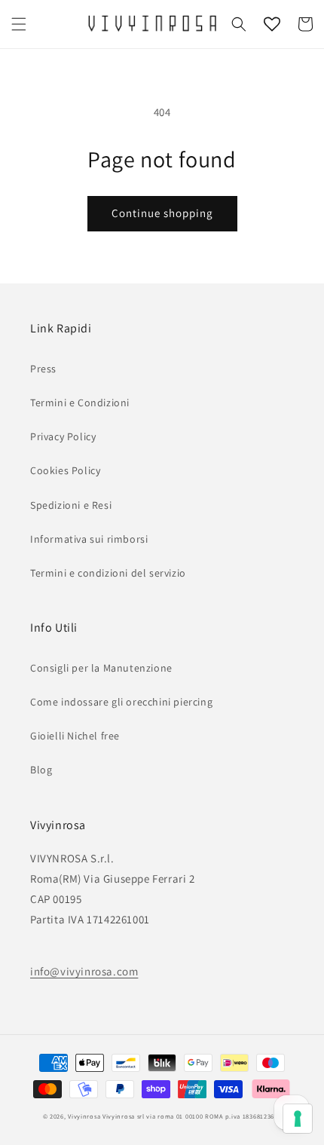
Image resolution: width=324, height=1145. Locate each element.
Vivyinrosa (84, 1116)
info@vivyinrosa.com (84, 971)
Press (43, 368)
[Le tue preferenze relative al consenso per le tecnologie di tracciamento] (297, 1118)
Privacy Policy (63, 436)
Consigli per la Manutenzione (101, 668)
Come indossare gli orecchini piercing (121, 702)
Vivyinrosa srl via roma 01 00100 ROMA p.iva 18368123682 (192, 1116)
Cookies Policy (65, 470)
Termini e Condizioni (80, 402)
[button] (18, 24)
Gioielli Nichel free (75, 735)
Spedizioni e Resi (71, 505)
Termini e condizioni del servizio (108, 573)
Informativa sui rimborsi (89, 539)
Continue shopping (162, 213)
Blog (41, 769)
